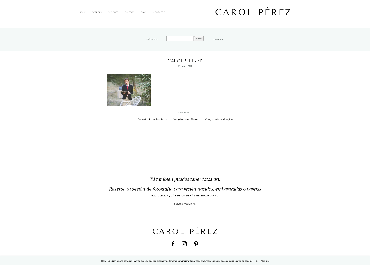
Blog (144, 12)
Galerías (129, 12)
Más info (265, 261)
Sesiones (113, 12)
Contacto (159, 12)
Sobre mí (97, 12)
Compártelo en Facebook (152, 119)
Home (82, 12)
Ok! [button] (257, 261)
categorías (152, 39)
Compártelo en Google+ (219, 119)
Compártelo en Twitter (186, 119)
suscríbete (218, 39)
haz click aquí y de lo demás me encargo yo (185, 195)
